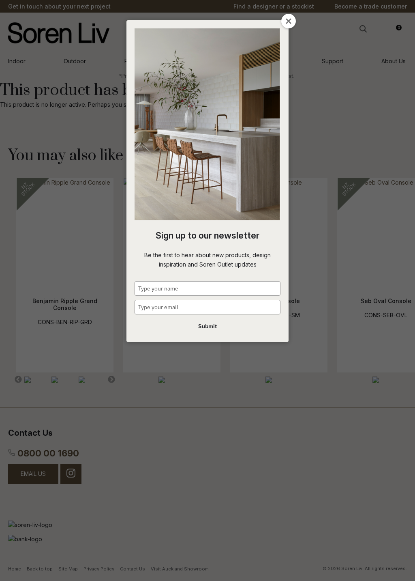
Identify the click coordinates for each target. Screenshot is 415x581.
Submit (207, 326)
